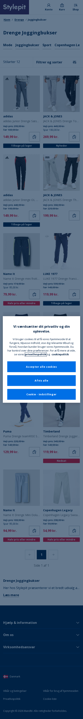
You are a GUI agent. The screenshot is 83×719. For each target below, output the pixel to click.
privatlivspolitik (35, 354)
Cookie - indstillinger (41, 394)
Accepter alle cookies (41, 366)
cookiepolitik (60, 354)
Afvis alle (41, 380)
